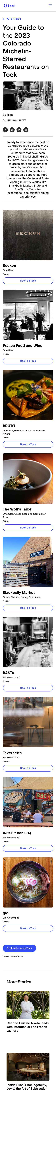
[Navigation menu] (49, 5)
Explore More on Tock (19, 948)
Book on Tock (28, 280)
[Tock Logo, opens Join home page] (9, 6)
